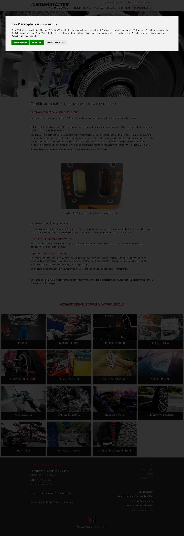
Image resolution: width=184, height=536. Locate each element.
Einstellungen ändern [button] (56, 42)
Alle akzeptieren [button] (20, 42)
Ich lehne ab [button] (37, 42)
